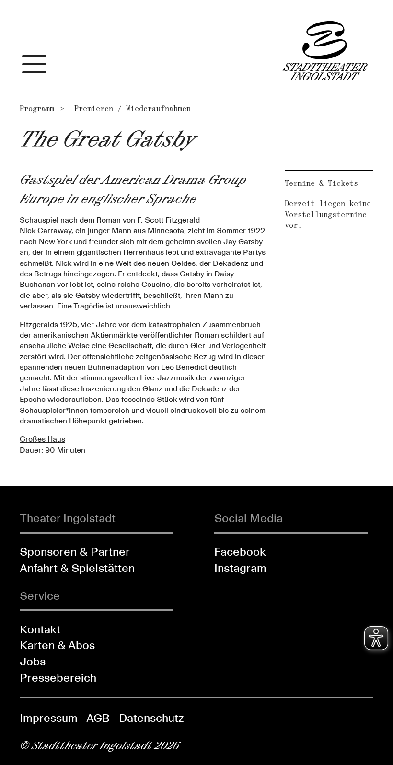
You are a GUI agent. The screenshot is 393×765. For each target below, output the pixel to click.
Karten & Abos (57, 645)
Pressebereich (58, 678)
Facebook (240, 552)
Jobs (33, 661)
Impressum (49, 718)
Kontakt (40, 629)
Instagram (240, 568)
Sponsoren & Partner (75, 552)
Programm (37, 108)
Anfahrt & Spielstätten (77, 568)
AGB (98, 718)
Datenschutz (151, 718)
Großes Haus (42, 439)
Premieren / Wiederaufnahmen (132, 108)
